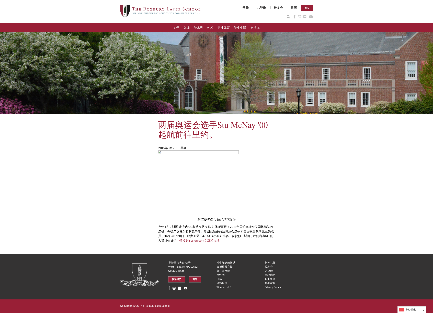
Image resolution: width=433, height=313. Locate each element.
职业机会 (270, 279)
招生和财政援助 (225, 263)
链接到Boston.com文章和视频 (199, 240)
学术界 (198, 27)
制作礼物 (270, 263)
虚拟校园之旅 (224, 267)
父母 (246, 8)
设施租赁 (221, 283)
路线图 (220, 275)
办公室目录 (223, 271)
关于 (176, 27)
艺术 (210, 27)
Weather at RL (224, 287)
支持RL (255, 27)
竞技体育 (224, 27)
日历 (294, 8)
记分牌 (269, 271)
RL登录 (261, 8)
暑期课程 (270, 283)
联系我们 (176, 279)
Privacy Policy (273, 287)
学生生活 (240, 27)
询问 (307, 8)
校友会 (278, 8)
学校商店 (270, 275)
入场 (187, 27)
